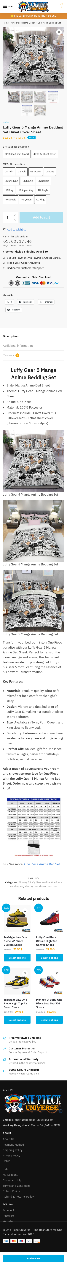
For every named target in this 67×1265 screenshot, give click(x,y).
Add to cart (33, 1258)
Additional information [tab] (18, 345)
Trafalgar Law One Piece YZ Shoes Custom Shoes (15, 941)
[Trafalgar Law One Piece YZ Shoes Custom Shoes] (17, 918)
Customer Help (12, 1180)
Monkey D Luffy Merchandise (34, 882)
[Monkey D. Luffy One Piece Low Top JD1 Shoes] (49, 981)
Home (6, 22)
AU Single (43, 190)
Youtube (8, 1221)
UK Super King (25, 190)
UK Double (43, 181)
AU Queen (26, 199)
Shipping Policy (12, 1150)
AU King (40, 199)
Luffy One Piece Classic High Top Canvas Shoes (46, 941)
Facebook (9, 1210)
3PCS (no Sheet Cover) (17, 154)
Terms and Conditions (16, 1185)
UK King (9, 190)
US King (50, 171)
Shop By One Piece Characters (41, 886)
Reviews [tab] (10, 355)
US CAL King (11, 181)
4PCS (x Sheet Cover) (45, 154)
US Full (22, 171)
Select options (17, 957)
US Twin (9, 171)
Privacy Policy (11, 1155)
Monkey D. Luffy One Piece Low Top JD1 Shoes (49, 1003)
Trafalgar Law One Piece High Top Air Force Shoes (15, 1003)
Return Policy (11, 1191)
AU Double (10, 199)
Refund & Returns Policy (18, 1196)
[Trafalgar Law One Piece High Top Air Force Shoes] (17, 981)
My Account (10, 1174)
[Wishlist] (25, 911)
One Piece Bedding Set (49, 22)
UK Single (28, 181)
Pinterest (8, 1216)
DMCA (6, 1161)
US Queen (35, 171)
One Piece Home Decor (23, 22)
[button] (59, 32)
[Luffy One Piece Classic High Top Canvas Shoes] (49, 918)
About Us (8, 1139)
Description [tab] (10, 336)
